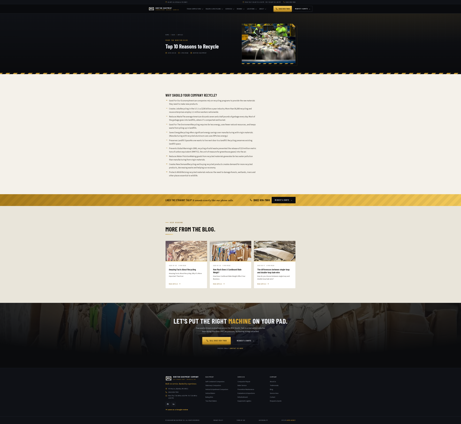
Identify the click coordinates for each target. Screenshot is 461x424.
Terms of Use (241, 420)
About (261, 9)
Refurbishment (243, 397)
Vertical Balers (210, 393)
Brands (239, 9)
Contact (272, 397)
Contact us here (236, 348)
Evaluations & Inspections (246, 393)
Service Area (274, 393)
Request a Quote (302, 9)
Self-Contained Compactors (214, 381)
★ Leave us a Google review (176, 409)
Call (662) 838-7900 (218, 341)
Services (228, 9)
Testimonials (274, 385)
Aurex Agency (291, 420)
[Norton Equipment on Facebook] (167, 404)
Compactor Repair (244, 381)
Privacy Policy (218, 420)
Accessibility (263, 420)
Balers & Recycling (213, 9)
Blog (173, 34)
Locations (251, 9)
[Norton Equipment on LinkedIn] (173, 404)
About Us (273, 381)
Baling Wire (209, 397)
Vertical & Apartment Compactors (216, 389)
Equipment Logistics (244, 401)
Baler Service (242, 385)
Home (167, 34)
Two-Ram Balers (211, 401)
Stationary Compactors (213, 385)
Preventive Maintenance (246, 389)
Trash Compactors (194, 9)
